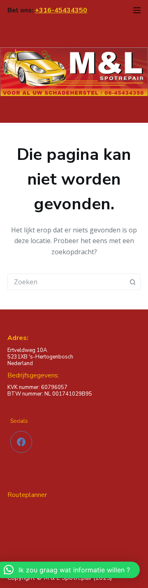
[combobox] (66, 282)
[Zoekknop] (132, 282)
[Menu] (137, 10)
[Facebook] (21, 442)
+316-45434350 (61, 10)
